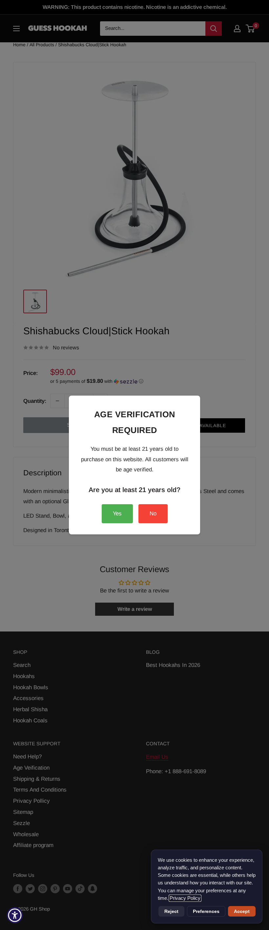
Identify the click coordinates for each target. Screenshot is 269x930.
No (153, 513)
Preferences (206, 911)
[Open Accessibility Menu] (15, 915)
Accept (242, 911)
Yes (117, 513)
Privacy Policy (185, 898)
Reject (171, 911)
